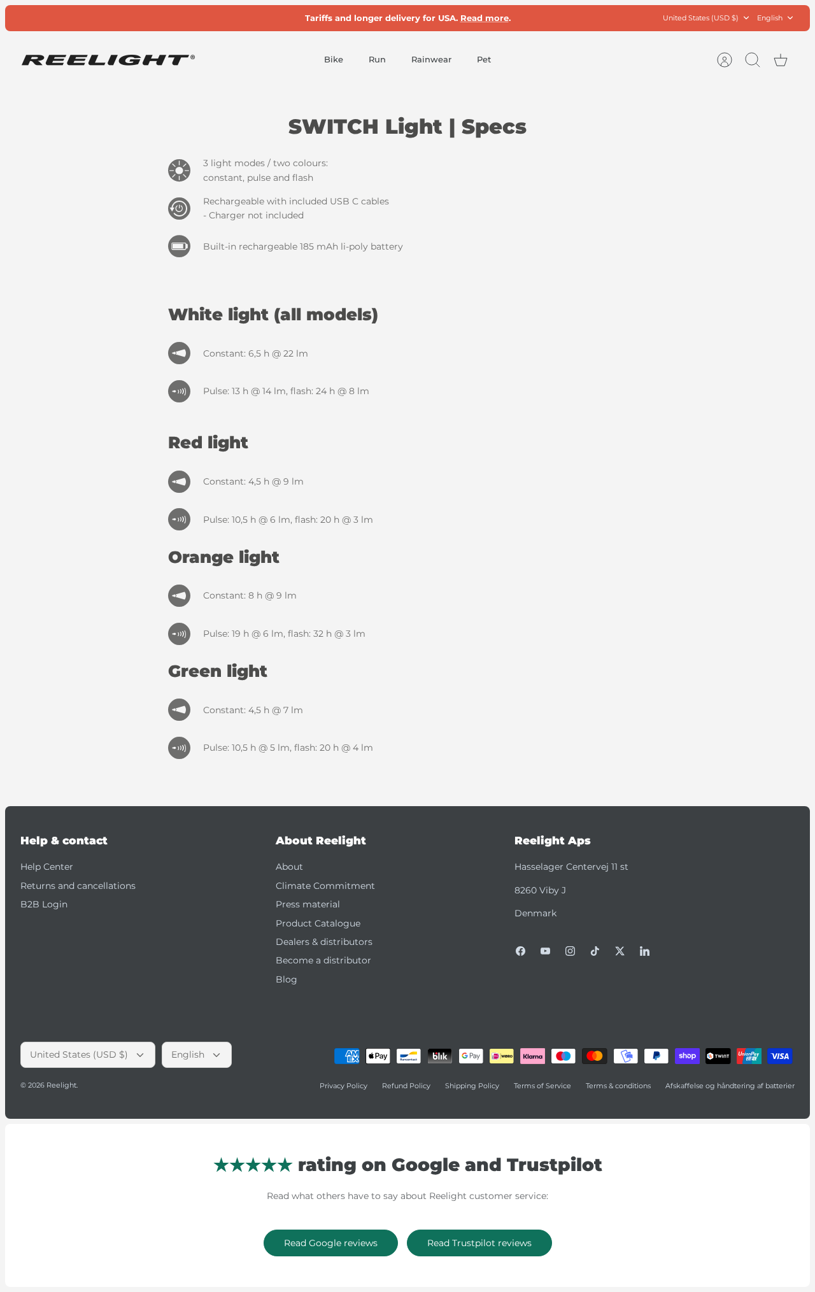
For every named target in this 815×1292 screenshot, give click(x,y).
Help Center (46, 866)
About (289, 866)
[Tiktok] (595, 951)
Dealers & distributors (324, 942)
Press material (308, 904)
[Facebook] (520, 951)
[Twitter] (619, 951)
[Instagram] (570, 951)
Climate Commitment (325, 885)
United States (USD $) (701, 17)
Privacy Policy (343, 1085)
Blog (286, 979)
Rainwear (431, 59)
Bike (333, 59)
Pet (484, 59)
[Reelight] (107, 60)
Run (377, 59)
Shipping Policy (472, 1085)
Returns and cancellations (78, 885)
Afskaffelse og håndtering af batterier (730, 1085)
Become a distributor (323, 960)
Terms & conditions (618, 1085)
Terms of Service (542, 1085)
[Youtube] (545, 951)
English (770, 17)
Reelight (61, 1085)
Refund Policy (406, 1085)
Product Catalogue (318, 923)
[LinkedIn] (644, 951)
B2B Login (43, 904)
